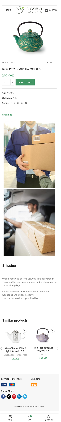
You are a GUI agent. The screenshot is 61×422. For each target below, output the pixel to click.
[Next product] (55, 62)
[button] (24, 329)
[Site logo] (29, 10)
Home (5, 62)
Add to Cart (25, 82)
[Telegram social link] (26, 103)
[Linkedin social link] (22, 103)
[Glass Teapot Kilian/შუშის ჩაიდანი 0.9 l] (15, 335)
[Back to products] (51, 62)
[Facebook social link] (11, 103)
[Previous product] (47, 62)
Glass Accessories (12, 355)
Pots (13, 62)
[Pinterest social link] (18, 103)
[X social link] (14, 103)
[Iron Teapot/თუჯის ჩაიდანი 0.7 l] (43, 335)
